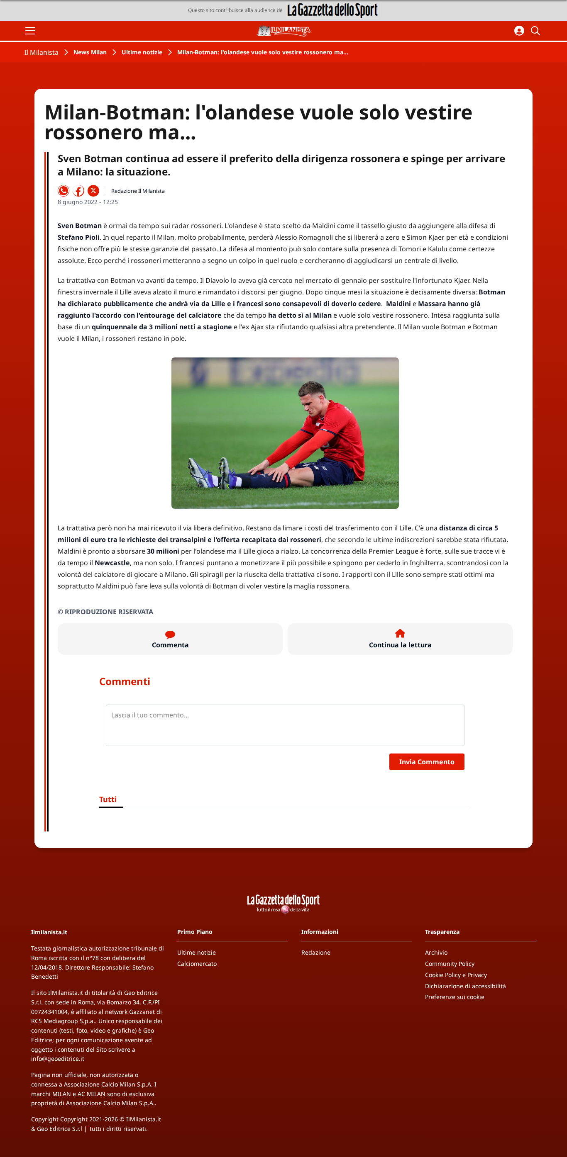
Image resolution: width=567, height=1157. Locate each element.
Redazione (315, 952)
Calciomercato (197, 963)
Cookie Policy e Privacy (456, 975)
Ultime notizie (142, 52)
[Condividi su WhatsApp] (63, 191)
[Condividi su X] (93, 191)
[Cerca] (537, 30)
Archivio (436, 952)
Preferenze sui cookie (454, 997)
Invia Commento (427, 761)
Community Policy (449, 963)
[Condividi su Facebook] (78, 191)
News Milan (90, 52)
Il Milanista (41, 52)
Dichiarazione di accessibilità (465, 986)
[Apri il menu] (30, 30)
